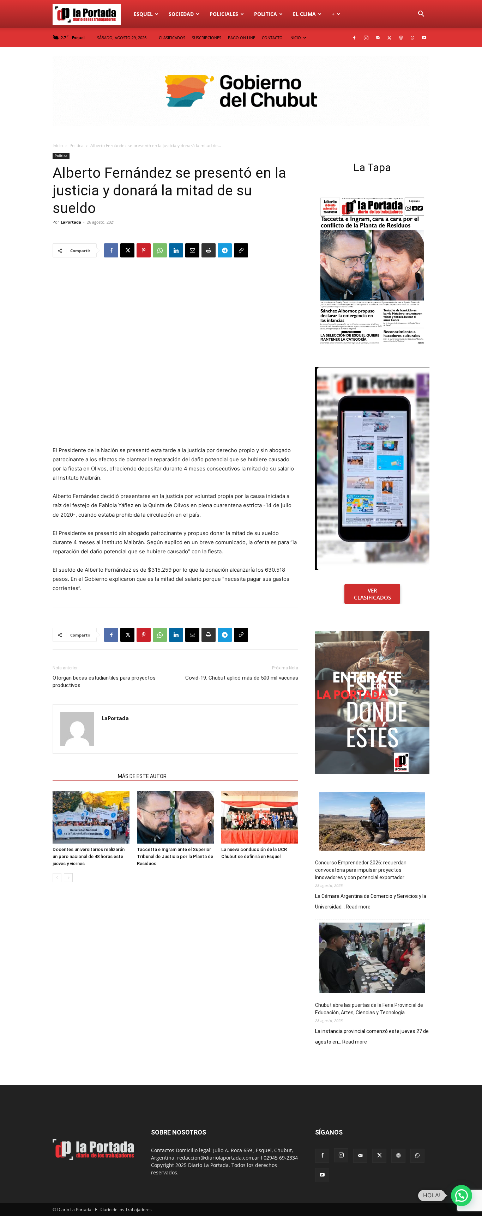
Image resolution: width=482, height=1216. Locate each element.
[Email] (192, 250)
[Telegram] (225, 250)
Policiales (224, 14)
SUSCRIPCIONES (206, 37)
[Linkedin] (176, 250)
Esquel (143, 14)
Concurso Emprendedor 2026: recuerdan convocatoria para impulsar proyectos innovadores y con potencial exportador (360, 870)
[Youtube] (424, 37)
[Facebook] (354, 37)
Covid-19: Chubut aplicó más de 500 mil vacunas (241, 678)
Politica (265, 14)
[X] (389, 37)
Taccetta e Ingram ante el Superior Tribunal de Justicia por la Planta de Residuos (175, 856)
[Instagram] (366, 37)
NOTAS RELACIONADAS (83, 776)
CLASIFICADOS (172, 37)
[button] (420, 14)
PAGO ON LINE (241, 37)
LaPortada (71, 222)
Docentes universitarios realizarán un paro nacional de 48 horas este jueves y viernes (89, 856)
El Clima (304, 14)
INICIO (295, 37)
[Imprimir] (208, 250)
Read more (358, 907)
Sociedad (181, 14)
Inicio (58, 145)
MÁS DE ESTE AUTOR (142, 776)
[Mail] (377, 37)
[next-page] (68, 877)
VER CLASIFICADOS (372, 594)
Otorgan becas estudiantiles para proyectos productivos (104, 681)
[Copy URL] (241, 250)
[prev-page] (57, 877)
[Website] (401, 37)
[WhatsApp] (412, 37)
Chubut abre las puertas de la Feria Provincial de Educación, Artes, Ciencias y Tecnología (369, 1008)
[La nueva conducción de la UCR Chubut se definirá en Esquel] (259, 817)
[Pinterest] (144, 250)
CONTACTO (272, 37)
